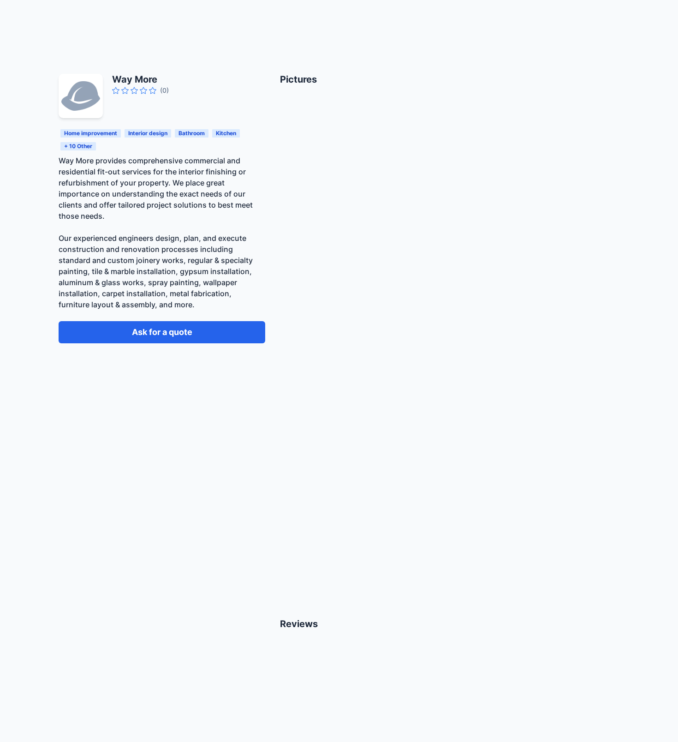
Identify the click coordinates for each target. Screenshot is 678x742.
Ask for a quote (162, 332)
